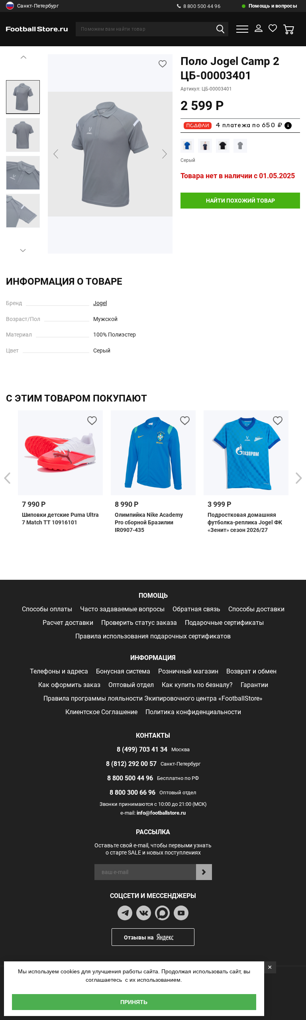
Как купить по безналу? (197, 685)
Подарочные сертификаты (224, 622)
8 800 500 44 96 (201, 6)
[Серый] (240, 145)
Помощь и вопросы (273, 6)
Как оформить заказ (69, 685)
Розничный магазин (188, 671)
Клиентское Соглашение (101, 712)
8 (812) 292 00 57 (131, 764)
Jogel (100, 303)
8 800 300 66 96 (132, 792)
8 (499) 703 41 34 (142, 749)
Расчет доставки (68, 622)
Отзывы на (139, 937)
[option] (23, 97)
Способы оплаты (47, 609)
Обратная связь (196, 609)
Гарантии (254, 685)
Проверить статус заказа (139, 622)
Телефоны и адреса (59, 671)
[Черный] (222, 145)
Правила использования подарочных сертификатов (153, 636)
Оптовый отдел (131, 685)
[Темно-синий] (204, 145)
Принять (133, 1002)
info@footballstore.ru (161, 813)
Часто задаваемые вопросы (122, 609)
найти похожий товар (240, 200)
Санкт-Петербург (38, 6)
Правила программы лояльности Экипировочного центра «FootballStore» (153, 698)
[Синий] (187, 145)
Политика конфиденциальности (193, 712)
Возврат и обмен (251, 671)
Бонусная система (123, 671)
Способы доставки (256, 609)
